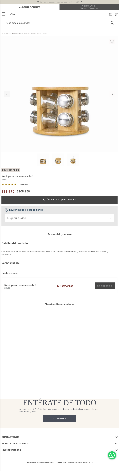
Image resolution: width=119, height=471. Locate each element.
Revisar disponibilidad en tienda (26, 210)
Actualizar (59, 419)
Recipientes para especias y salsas (34, 33)
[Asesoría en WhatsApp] (112, 455)
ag (3, 33)
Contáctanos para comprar (61, 200)
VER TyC (79, 2)
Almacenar (16, 33)
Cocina (7, 33)
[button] (59, 94)
